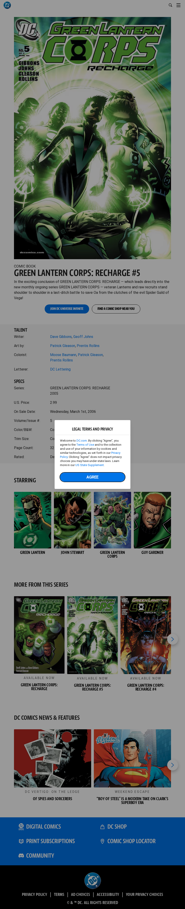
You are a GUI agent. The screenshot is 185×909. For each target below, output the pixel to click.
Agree (92, 477)
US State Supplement (89, 465)
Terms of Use (85, 444)
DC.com (81, 440)
